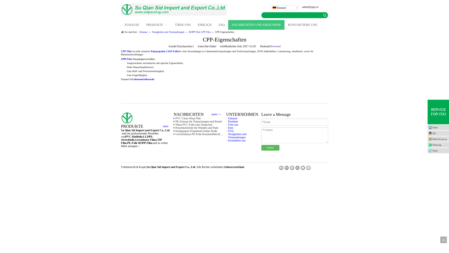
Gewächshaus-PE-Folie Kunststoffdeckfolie (199, 134)
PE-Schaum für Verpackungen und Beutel (198, 121)
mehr (165, 126)
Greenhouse (142, 139)
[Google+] (286, 168)
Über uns (233, 124)
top (443, 239)
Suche (325, 15)
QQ (434, 133)
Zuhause (232, 118)
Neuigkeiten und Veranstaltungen (237, 136)
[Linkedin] (292, 168)
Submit (270, 147)
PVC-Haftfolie (133, 136)
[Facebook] (281, 168)
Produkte (233, 121)
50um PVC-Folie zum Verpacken (193, 124)
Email (435, 127)
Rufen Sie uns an (440, 139)
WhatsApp (437, 145)
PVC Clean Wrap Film (188, 118)
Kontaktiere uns (237, 140)
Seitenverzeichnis (234, 167)
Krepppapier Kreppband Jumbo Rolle (196, 130)
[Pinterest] (308, 168)
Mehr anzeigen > (130, 146)
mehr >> (216, 114)
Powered (276, 46)
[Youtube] (303, 168)
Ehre (230, 127)
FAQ (231, 130)
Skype (435, 151)
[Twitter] (297, 168)
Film (152, 139)
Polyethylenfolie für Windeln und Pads (196, 127)
